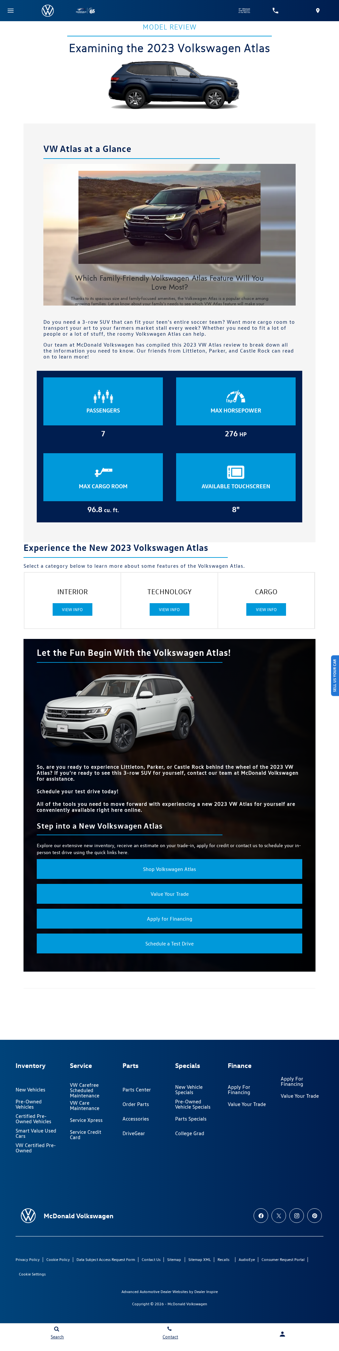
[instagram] (296, 1215)
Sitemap (174, 1259)
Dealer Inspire (206, 1291)
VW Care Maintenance (84, 1105)
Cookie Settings (32, 1274)
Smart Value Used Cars (36, 1133)
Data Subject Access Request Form (105, 1259)
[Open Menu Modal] (10, 10)
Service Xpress (86, 1120)
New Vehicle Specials (189, 1089)
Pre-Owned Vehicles (29, 1104)
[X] (278, 1215)
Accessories (135, 1119)
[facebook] (261, 1215)
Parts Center (136, 1089)
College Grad (189, 1133)
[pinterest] (314, 1215)
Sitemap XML (199, 1259)
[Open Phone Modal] (275, 10)
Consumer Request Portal (283, 1259)
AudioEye (247, 1259)
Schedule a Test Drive (169, 943)
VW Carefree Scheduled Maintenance (84, 1090)
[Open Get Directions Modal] (318, 10)
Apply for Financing (169, 918)
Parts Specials (191, 1119)
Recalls (223, 1259)
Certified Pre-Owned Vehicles (33, 1119)
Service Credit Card (85, 1134)
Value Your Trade (170, 894)
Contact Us (151, 1259)
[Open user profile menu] (282, 1334)
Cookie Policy (58, 1259)
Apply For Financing (239, 1089)
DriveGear (133, 1133)
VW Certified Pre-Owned (36, 1148)
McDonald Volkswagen (187, 1303)
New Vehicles (30, 1089)
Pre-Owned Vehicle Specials (193, 1104)
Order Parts (135, 1104)
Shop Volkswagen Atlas (169, 869)
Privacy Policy (28, 1259)
